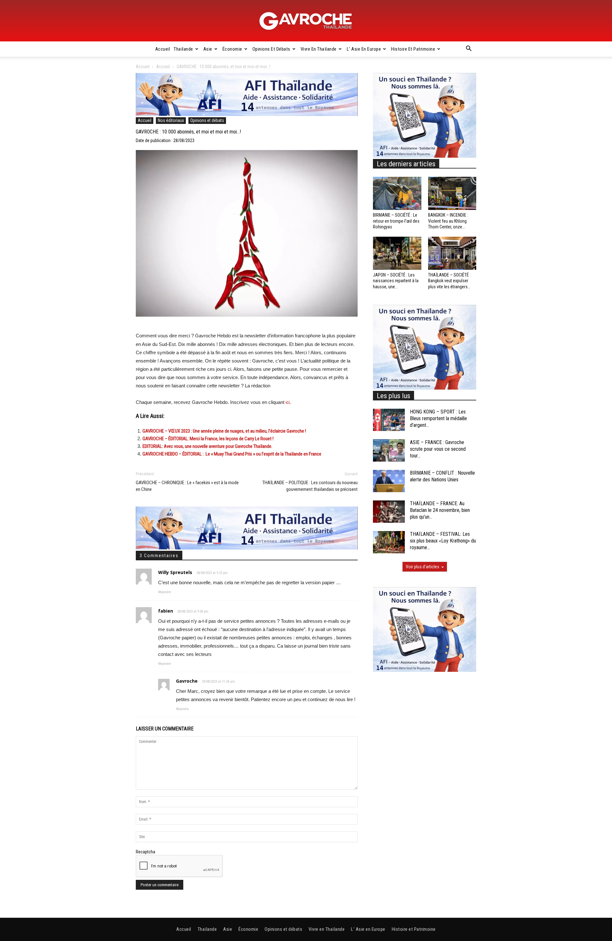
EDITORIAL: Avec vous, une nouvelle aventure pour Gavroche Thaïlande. (207, 446)
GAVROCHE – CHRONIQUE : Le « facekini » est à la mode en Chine (187, 486)
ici (288, 402)
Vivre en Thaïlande (319, 49)
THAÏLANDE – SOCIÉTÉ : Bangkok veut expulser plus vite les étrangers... (449, 280)
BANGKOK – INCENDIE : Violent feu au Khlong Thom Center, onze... (448, 220)
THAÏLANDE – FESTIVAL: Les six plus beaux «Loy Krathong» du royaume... (443, 540)
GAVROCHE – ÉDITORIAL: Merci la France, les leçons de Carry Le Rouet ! (207, 439)
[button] (468, 49)
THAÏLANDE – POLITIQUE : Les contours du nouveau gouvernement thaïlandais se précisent (310, 486)
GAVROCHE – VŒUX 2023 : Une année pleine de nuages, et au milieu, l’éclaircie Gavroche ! (224, 431)
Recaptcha (145, 851)
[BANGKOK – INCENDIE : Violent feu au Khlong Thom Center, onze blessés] (452, 193)
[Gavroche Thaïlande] (306, 21)
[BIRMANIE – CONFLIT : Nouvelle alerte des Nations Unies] (389, 481)
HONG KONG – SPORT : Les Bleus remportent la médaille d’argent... (438, 418)
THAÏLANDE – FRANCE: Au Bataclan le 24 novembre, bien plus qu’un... (440, 510)
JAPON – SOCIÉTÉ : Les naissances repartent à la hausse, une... (396, 280)
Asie (207, 49)
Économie (232, 49)
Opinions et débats (271, 49)
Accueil (162, 49)
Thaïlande (183, 49)
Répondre (164, 592)
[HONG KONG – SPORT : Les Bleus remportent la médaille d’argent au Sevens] (389, 420)
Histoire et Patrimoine (413, 49)
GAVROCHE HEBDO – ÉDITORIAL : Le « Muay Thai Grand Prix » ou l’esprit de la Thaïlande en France (231, 454)
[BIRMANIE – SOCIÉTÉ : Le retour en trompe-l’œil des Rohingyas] (397, 193)
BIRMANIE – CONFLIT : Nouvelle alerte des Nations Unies (442, 476)
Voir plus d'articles (422, 566)
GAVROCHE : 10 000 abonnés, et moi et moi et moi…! (188, 132)
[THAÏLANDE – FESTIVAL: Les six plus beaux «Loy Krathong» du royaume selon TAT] (389, 542)
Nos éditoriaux (171, 120)
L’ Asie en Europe (364, 49)
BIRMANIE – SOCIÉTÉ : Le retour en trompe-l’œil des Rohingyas (396, 220)
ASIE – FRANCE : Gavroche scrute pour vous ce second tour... (438, 449)
